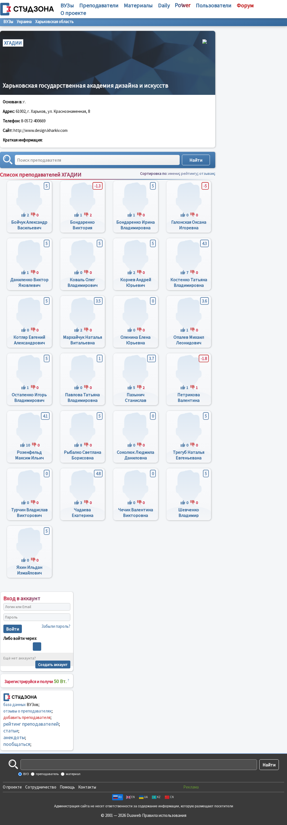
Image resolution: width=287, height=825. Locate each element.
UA (146, 797)
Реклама (191, 787)
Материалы (138, 5)
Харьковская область (54, 21)
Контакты (87, 787)
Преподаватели (99, 5)
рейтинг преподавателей (31, 724)
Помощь (67, 787)
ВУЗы (67, 5)
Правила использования (164, 815)
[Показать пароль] (64, 617)
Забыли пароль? (55, 626)
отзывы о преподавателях (27, 711)
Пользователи (214, 5)
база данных (14, 704)
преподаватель (47, 774)
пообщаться (16, 744)
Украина (24, 21)
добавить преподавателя (26, 717)
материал (72, 774)
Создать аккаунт (53, 664)
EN (133, 797)
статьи (10, 730)
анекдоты (14, 737)
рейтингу (189, 173)
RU (120, 797)
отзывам (206, 173)
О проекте (12, 787)
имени (173, 173)
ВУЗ (26, 774)
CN (172, 797)
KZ (159, 797)
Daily (164, 5)
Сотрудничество (40, 787)
